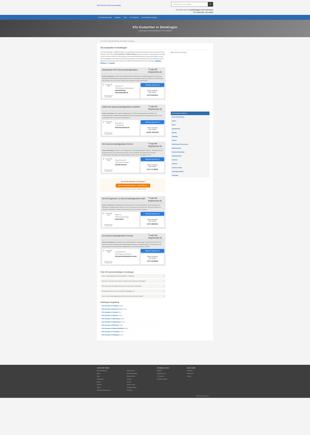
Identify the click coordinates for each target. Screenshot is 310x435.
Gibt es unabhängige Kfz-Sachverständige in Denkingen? (118, 276)
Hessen (174, 140)
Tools (125, 17)
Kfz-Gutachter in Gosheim (110, 312)
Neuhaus (103, 63)
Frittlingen (158, 61)
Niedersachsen (176, 148)
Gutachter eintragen (162, 379)
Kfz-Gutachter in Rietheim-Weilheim (113, 328)
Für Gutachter (134, 17)
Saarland (174, 160)
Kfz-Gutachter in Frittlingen (110, 305)
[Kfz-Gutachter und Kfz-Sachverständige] (109, 5)
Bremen (174, 132)
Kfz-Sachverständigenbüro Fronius (126, 256)
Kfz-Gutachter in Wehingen (110, 325)
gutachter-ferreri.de (121, 164)
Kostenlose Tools (161, 373)
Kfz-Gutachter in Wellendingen (111, 322)
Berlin (174, 124)
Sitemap (189, 376)
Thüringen (175, 175)
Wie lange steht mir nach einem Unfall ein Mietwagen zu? (118, 291)
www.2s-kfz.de (119, 219)
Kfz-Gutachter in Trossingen (110, 331)
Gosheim (112, 63)
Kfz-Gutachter (104, 41)
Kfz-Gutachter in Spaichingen (111, 318)
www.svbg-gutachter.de (122, 127)
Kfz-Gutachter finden (105, 17)
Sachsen (174, 163)
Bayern (174, 121)
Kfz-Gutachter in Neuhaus (110, 309)
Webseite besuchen (151, 85)
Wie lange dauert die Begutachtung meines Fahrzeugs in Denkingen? (122, 286)
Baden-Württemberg (114, 41)
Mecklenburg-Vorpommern (180, 144)
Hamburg (175, 136)
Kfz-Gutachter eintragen (149, 17)
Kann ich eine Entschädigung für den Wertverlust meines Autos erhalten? (122, 296)
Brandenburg (176, 128)
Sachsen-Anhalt (177, 167)
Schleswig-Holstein (178, 171)
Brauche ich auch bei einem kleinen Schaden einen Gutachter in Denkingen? (124, 281)
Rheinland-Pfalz (177, 156)
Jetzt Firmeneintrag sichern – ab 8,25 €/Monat (133, 185)
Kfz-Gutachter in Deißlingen (110, 335)
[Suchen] (210, 4)
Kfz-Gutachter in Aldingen (110, 315)
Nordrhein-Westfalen (178, 152)
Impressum (190, 370)
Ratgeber (118, 17)
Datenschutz (190, 373)
